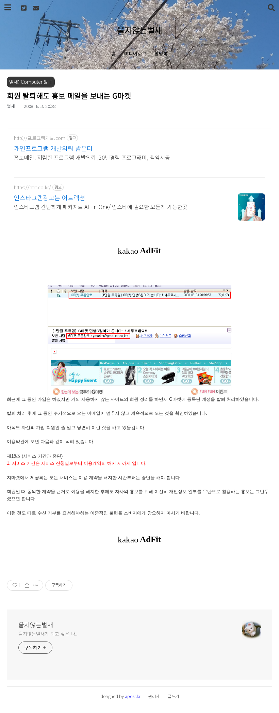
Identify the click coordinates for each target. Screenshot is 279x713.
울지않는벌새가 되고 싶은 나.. (48, 633)
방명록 (161, 53)
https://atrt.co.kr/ (32, 187)
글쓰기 (173, 696)
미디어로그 (135, 53)
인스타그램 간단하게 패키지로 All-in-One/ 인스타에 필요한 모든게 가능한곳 (100, 206)
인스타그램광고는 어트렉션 (49, 197)
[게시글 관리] (35, 585)
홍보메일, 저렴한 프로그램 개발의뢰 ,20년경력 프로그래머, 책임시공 (92, 157)
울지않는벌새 (139, 30)
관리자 (154, 696)
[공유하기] (27, 585)
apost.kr (132, 696)
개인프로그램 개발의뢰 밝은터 (53, 148)
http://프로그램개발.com (39, 138)
